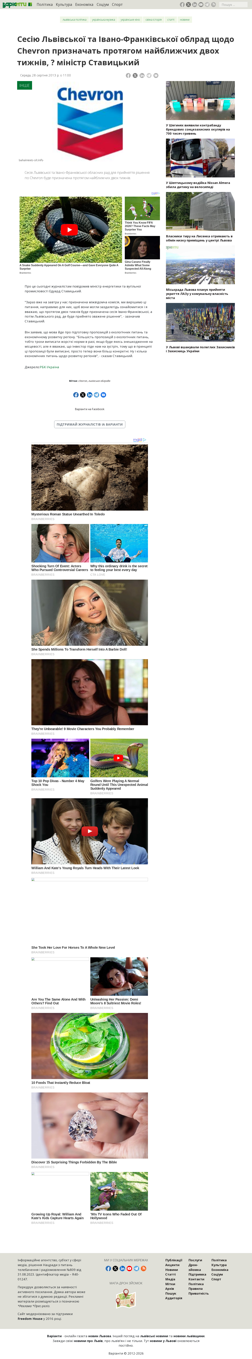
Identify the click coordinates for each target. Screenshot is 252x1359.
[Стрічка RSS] (213, 4)
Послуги (195, 1260)
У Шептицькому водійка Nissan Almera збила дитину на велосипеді (198, 185)
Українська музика (103, 19)
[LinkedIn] (142, 75)
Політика (45, 4)
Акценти (172, 1265)
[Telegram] (149, 75)
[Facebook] (128, 75)
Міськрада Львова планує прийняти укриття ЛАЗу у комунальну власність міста (197, 293)
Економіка (84, 4)
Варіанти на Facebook (89, 409)
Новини (184, 19)
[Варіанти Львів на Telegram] (207, 4)
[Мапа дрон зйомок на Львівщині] (125, 1299)
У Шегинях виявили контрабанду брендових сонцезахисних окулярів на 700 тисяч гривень (198, 129)
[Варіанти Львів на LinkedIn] (194, 4)
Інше (24, 85)
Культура (64, 4)
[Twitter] (135, 75)
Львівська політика (74, 19)
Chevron (82, 380)
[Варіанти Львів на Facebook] (182, 4)
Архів (169, 1288)
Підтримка (197, 1274)
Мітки (170, 1284)
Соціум (103, 4)
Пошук (170, 1293)
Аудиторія (173, 1298)
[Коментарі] (155, 75)
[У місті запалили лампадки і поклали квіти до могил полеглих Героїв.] (200, 322)
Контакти (196, 1279)
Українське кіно (130, 19)
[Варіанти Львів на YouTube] (201, 4)
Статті (170, 19)
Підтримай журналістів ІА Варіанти (90, 424)
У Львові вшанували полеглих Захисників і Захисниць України (200, 349)
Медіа (170, 1279)
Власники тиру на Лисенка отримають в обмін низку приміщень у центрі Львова (199, 238)
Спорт (117, 4)
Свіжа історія (154, 19)
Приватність (198, 1293)
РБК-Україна (49, 367)
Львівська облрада (99, 380)
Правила (195, 1288)
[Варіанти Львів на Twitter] (188, 4)
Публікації (173, 1260)
